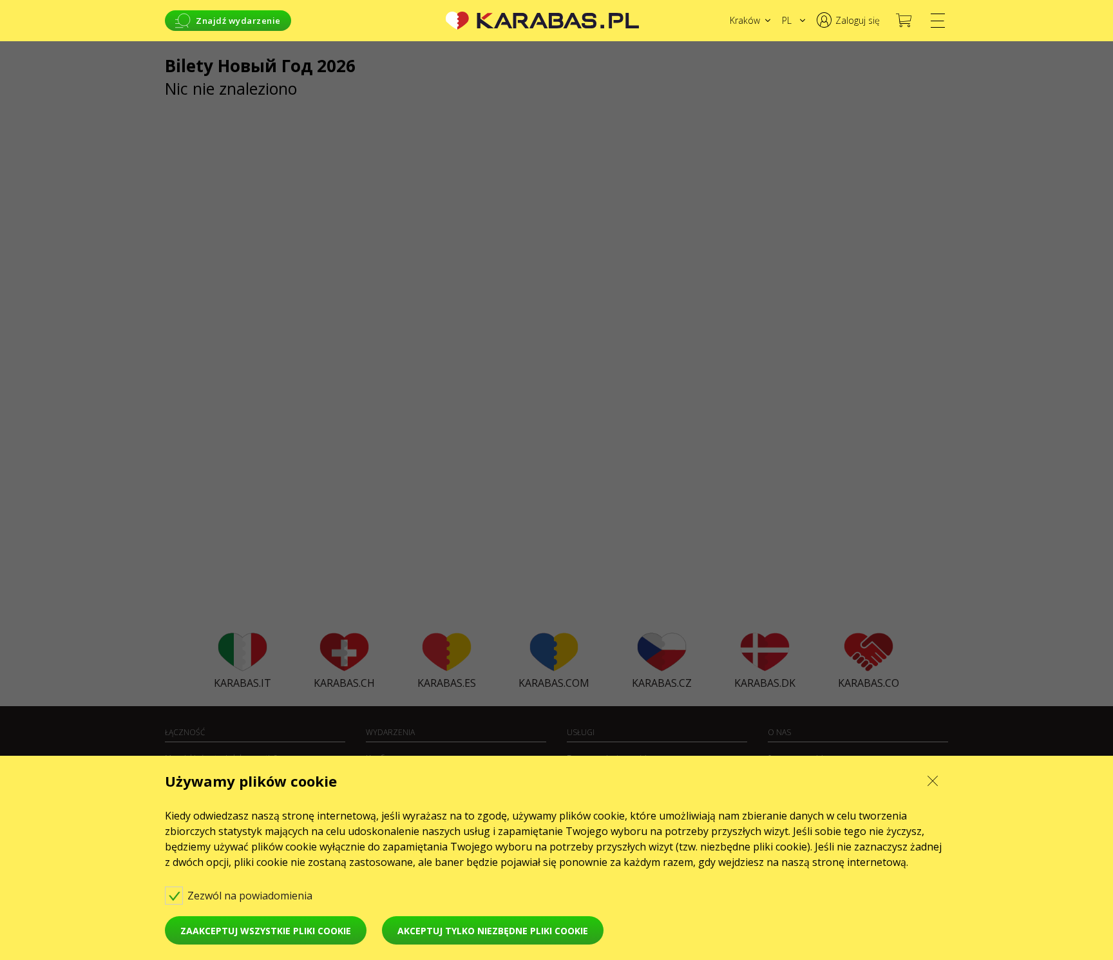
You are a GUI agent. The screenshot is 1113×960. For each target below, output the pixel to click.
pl (787, 20)
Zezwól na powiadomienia (251, 895)
